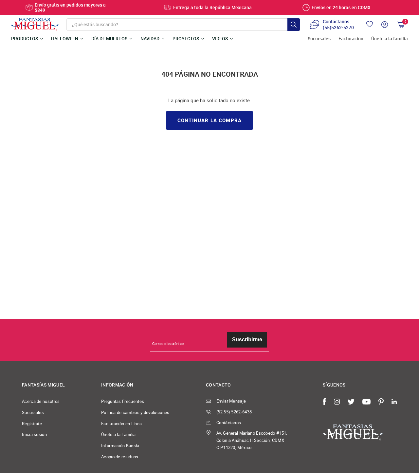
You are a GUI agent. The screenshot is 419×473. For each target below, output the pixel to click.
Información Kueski (120, 445)
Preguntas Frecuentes (122, 401)
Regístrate (32, 423)
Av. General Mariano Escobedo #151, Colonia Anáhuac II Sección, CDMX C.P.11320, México (251, 440)
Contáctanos (228, 423)
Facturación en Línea (121, 423)
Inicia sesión (34, 434)
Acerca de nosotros (41, 401)
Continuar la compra (209, 120)
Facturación (350, 39)
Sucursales (319, 39)
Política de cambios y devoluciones (135, 412)
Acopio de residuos (119, 457)
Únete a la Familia (118, 434)
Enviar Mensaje (231, 401)
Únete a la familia (389, 39)
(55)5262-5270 (338, 27)
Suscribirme (247, 339)
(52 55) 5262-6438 (234, 412)
